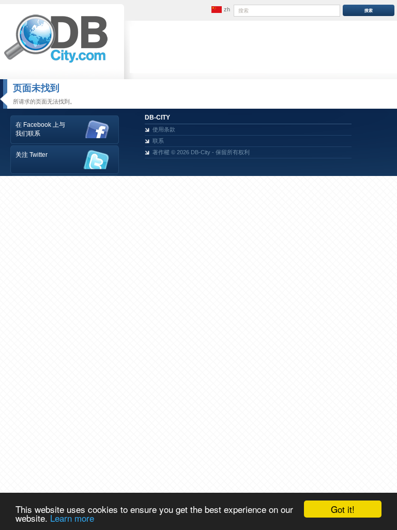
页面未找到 (36, 88)
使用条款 (163, 129)
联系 (158, 141)
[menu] (219, 9)
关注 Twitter (32, 154)
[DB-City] (56, 63)
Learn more (72, 517)
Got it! (343, 509)
